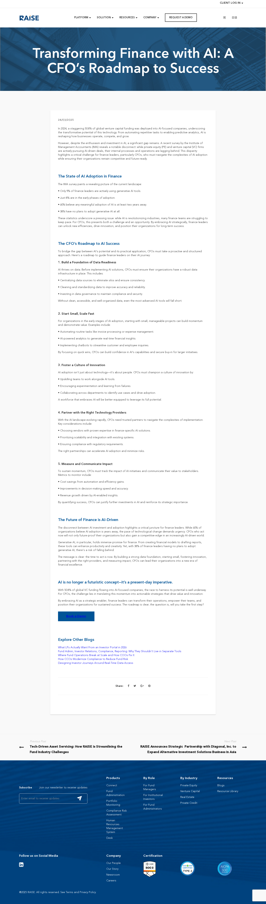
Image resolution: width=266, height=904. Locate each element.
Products (113, 778)
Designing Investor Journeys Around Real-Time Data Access (95, 663)
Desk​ (109, 838)
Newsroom (113, 874)
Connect (111, 785)
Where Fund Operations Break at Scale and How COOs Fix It (96, 655)
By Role (149, 778)
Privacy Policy (88, 892)
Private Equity (188, 785)
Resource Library (227, 791)
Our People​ (113, 863)
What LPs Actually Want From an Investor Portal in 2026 (92, 647)
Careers (111, 880)
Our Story (112, 869)
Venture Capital (190, 791)
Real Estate (187, 797)
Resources (225, 778)
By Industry (188, 778)
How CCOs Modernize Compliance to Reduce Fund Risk (93, 659)
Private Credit (188, 803)
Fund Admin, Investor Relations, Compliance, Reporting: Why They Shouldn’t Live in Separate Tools (119, 651)
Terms (69, 892)
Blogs (221, 785)
